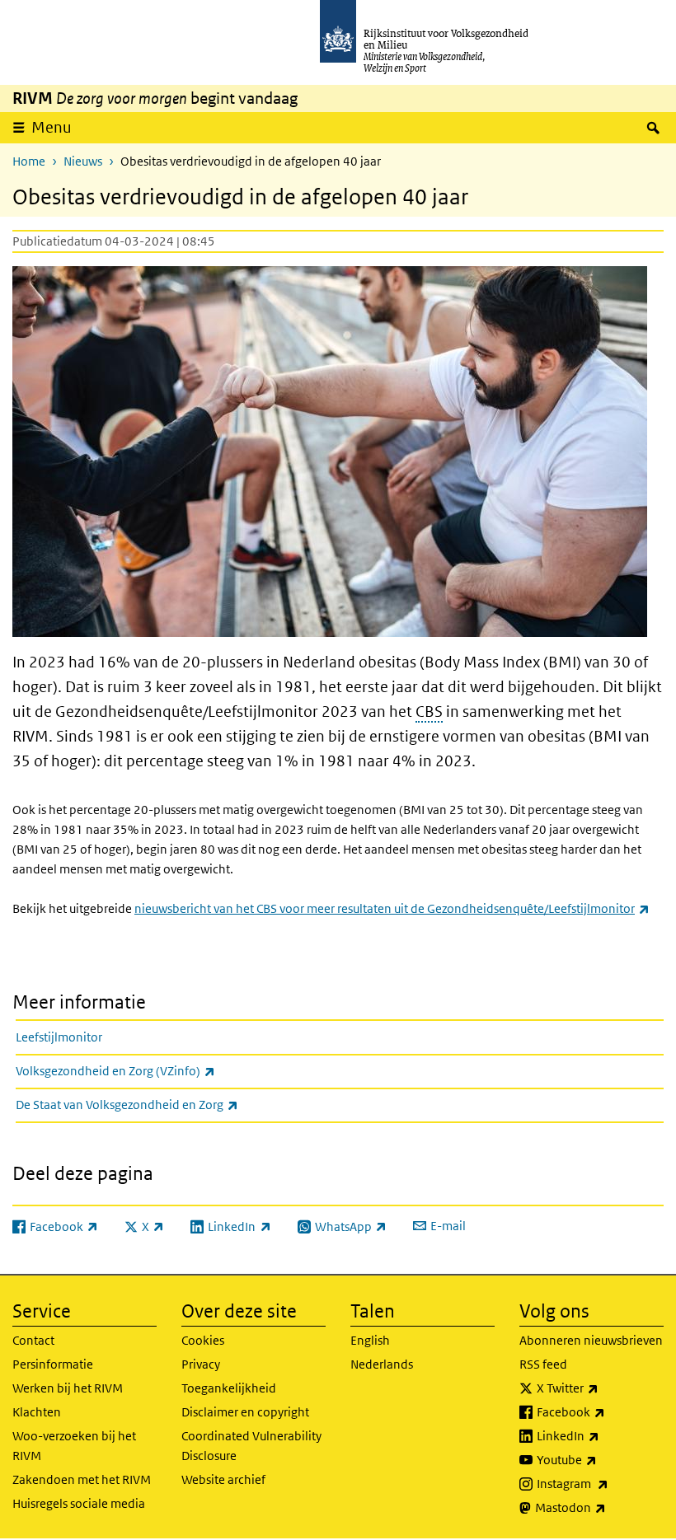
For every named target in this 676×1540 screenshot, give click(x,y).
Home (28, 161)
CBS (429, 711)
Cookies (202, 1340)
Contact (33, 1340)
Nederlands (381, 1364)
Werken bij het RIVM (67, 1388)
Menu (51, 127)
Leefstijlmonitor (59, 1037)
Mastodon (599, 1507)
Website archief (223, 1479)
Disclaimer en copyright (245, 1412)
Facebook (600, 1411)
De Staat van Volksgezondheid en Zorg (163, 1104)
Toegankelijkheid (228, 1388)
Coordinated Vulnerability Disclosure (251, 1445)
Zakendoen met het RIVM (81, 1479)
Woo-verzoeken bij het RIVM (74, 1445)
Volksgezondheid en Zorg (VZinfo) (152, 1070)
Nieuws (82, 161)
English (370, 1340)
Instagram (600, 1483)
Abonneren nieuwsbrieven (591, 1340)
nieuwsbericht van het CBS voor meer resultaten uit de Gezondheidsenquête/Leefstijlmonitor (392, 908)
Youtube (600, 1459)
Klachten (36, 1412)
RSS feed (543, 1364)
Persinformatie (52, 1364)
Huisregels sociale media (78, 1503)
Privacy (200, 1364)
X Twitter (600, 1387)
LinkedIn (600, 1435)
